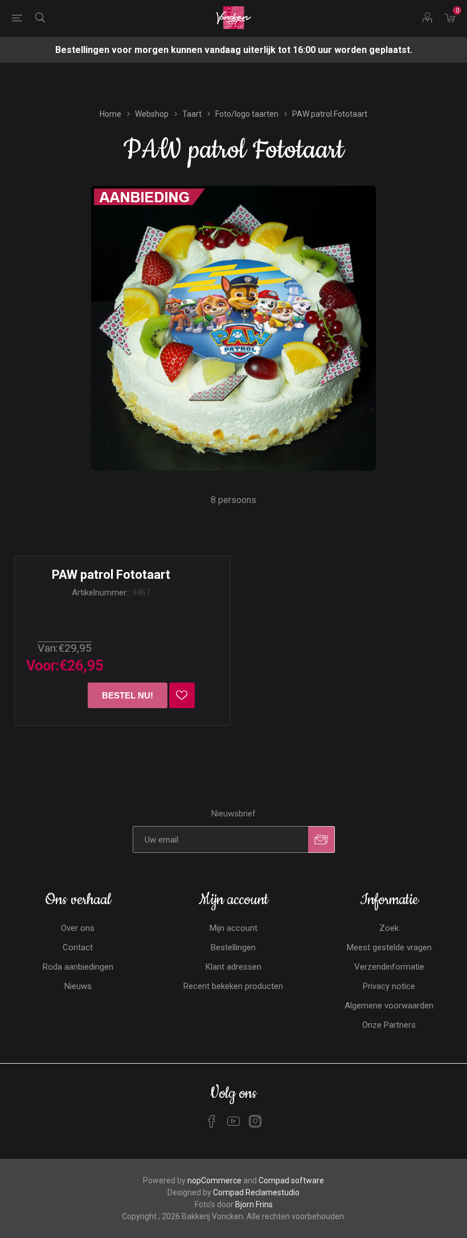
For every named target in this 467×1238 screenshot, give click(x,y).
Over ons (78, 928)
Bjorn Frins (254, 1204)
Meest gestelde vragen (389, 947)
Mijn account (233, 928)
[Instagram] (255, 1121)
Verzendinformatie (389, 967)
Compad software (291, 1180)
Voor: (42, 665)
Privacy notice (389, 986)
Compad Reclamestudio (256, 1192)
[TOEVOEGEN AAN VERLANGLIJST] (182, 695)
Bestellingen (233, 947)
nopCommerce (214, 1180)
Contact (78, 947)
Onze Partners (389, 1025)
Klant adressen (233, 967)
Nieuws (78, 986)
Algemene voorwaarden (389, 1005)
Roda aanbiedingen (78, 967)
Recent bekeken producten (233, 986)
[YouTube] (233, 1121)
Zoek (389, 928)
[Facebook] (212, 1121)
